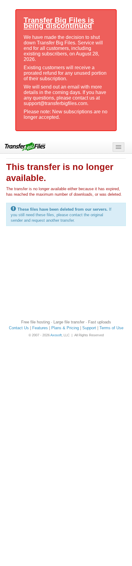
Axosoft (56, 335)
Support (89, 328)
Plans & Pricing (65, 328)
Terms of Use (111, 328)
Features (40, 328)
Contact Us (19, 328)
